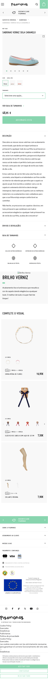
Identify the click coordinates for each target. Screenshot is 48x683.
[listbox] (23, 83)
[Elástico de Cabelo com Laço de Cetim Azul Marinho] (8, 424)
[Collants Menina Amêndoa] (8, 485)
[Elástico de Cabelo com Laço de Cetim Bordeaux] (18, 424)
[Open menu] (2, 4)
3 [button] (15, 71)
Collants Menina (11, 497)
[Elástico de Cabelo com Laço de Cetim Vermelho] (27, 424)
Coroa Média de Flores (13, 374)
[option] (12, 83)
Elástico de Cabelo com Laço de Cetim (19, 436)
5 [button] (23, 71)
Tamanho (5, 90)
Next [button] (44, 12)
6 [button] (27, 71)
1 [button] (6, 71)
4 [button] (19, 71)
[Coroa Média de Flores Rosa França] (18, 362)
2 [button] (10, 71)
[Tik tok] (18, 609)
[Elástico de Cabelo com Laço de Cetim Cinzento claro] (37, 424)
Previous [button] (3, 12)
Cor (7, 78)
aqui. (22, 661)
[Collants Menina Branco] (18, 485)
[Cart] (44, 4)
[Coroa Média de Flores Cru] (8, 362)
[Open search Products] (36, 4)
